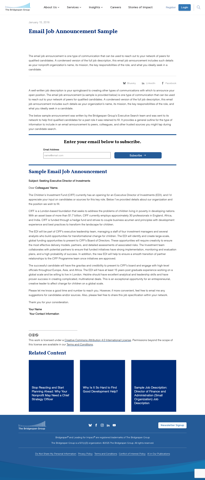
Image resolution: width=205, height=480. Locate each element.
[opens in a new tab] (90, 425)
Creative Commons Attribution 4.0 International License (98, 340)
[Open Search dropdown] (197, 7)
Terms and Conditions (80, 344)
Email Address (51, 149)
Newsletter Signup (172, 425)
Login (184, 7)
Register (171, 7)
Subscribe (136, 155)
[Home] (18, 7)
